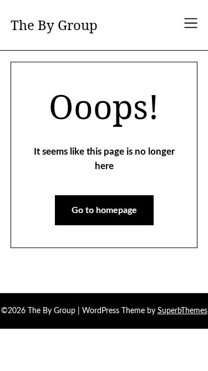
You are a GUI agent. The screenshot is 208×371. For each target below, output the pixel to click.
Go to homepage (104, 210)
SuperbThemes (182, 311)
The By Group (54, 24)
